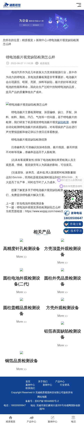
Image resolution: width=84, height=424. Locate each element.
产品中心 (60, 381)
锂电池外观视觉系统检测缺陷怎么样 (39, 207)
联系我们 (30, 388)
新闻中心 (41, 40)
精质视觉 (27, 40)
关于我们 (42, 381)
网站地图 (42, 396)
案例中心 (30, 384)
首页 (28, 381)
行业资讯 (64, 384)
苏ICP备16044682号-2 (47, 400)
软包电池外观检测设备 (30, 203)
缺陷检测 (63, 122)
